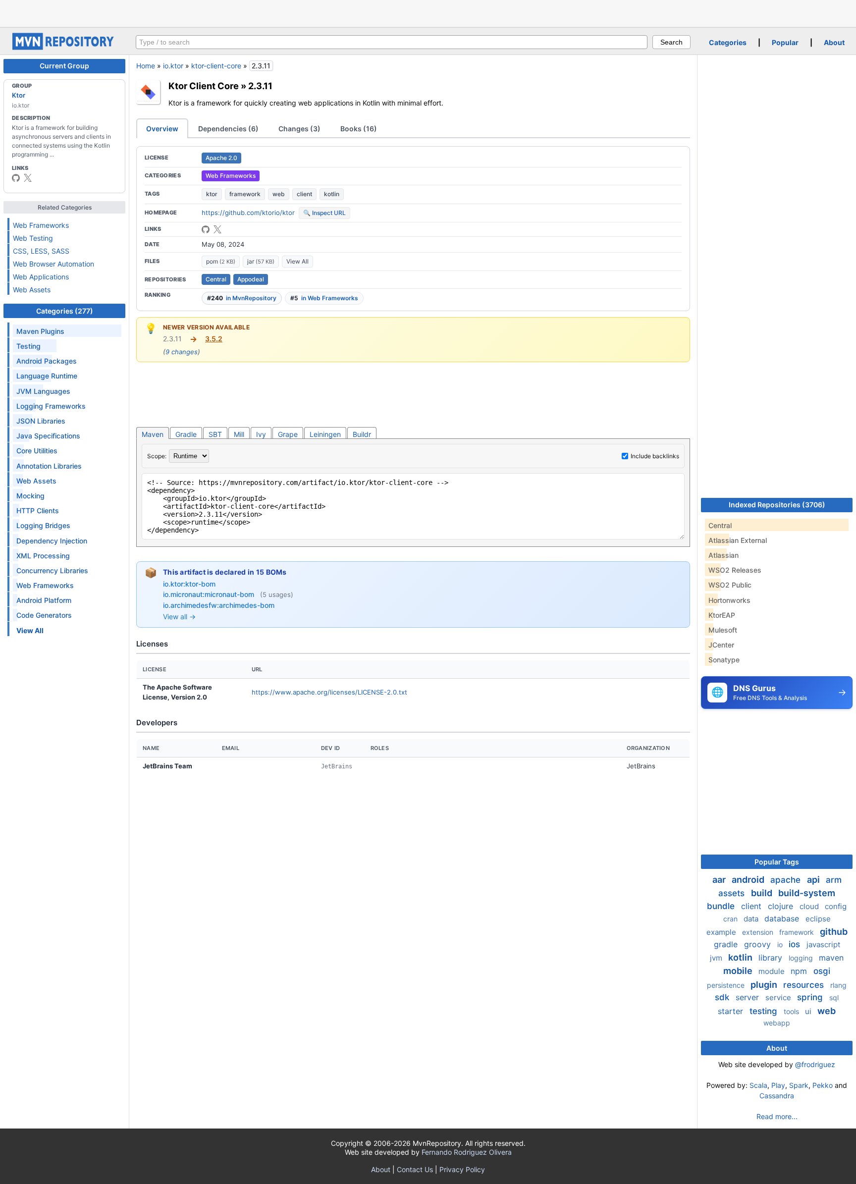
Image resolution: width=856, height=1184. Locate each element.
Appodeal (250, 279)
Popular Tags (776, 862)
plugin (764, 984)
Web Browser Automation (53, 264)
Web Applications (41, 276)
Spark (798, 1085)
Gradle (186, 434)
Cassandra (776, 1095)
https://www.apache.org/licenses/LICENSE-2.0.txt (329, 692)
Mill (239, 434)
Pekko (822, 1085)
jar (260, 261)
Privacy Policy (462, 1169)
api (814, 879)
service (779, 997)
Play (778, 1085)
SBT (215, 434)
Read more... (777, 1116)
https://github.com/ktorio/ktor (248, 212)
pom (220, 261)
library (771, 958)
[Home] (64, 47)
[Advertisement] (428, 12)
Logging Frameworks (51, 406)
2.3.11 (260, 85)
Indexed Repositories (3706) (777, 504)
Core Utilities (36, 450)
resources (804, 985)
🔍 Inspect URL (324, 212)
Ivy (261, 434)
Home (145, 65)
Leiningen (325, 434)
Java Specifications (48, 435)
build (762, 893)
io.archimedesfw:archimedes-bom (218, 605)
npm (800, 971)
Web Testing (33, 238)
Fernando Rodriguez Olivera (467, 1152)
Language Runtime (46, 376)
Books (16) (358, 128)
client (304, 194)
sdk (723, 997)
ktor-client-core (216, 65)
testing (764, 1011)
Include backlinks (655, 456)
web (278, 194)
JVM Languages (43, 391)
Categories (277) (64, 311)
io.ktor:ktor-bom (189, 584)
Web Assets (32, 289)
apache (786, 880)
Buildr (362, 434)
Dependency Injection (51, 541)
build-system (806, 893)
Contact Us (415, 1169)
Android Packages (46, 361)
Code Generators (44, 615)
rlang (838, 985)
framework (245, 194)
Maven (152, 434)
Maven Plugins (40, 331)
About (834, 42)
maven (831, 958)
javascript (823, 944)
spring (811, 997)
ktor (211, 194)
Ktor (18, 95)
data (752, 918)
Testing (28, 346)
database (783, 918)
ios (795, 944)
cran (731, 919)
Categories (728, 42)
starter (732, 1011)
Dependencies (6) (228, 128)
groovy (758, 944)
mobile (738, 971)
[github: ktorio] (16, 178)
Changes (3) (299, 128)
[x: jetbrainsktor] (28, 178)
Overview (162, 128)
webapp (776, 1023)
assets (732, 893)
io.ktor (173, 65)
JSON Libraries (40, 421)
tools (792, 1011)
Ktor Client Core (203, 85)
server (748, 997)
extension (758, 932)
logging (802, 958)
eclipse (818, 918)
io (781, 944)
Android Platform (43, 600)
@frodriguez (815, 1064)
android (749, 879)
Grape (288, 434)
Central (216, 279)
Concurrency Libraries (52, 570)
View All (297, 261)
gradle (727, 944)
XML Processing (43, 555)
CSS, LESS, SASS (41, 251)
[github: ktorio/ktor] (206, 229)
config (836, 906)
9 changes (181, 352)
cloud (810, 906)
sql (834, 997)
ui (809, 1011)
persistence (727, 985)
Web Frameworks (41, 225)
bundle (722, 906)
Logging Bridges (43, 525)
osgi (821, 971)
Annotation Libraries (49, 466)
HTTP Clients (37, 510)
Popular (785, 42)
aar (720, 879)
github (834, 931)
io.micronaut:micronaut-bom (209, 594)
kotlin (331, 194)
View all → (179, 616)
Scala (758, 1085)
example (722, 932)
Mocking (30, 495)
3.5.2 (213, 338)
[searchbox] (391, 42)
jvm (717, 958)
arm (834, 880)
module (772, 971)
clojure (782, 906)
